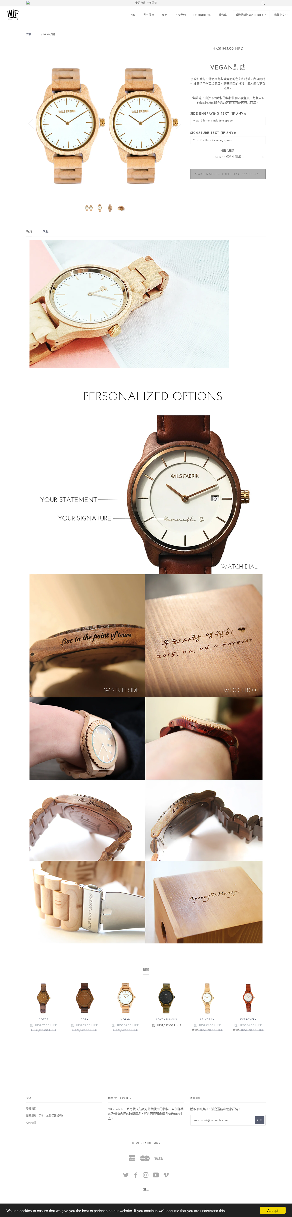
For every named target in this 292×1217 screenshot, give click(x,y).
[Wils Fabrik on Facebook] (136, 1177)
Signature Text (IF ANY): (213, 133)
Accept (272, 1210)
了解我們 (180, 15)
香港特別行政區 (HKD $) (250, 15)
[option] (105, 123)
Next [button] (176, 123)
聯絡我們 (31, 1109)
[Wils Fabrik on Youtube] (156, 1177)
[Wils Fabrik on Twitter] (126, 1177)
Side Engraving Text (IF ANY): (218, 113)
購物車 (222, 15)
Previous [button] (33, 123)
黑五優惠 (148, 15)
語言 (146, 1189)
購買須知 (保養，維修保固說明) (44, 1116)
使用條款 (31, 1123)
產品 (164, 15)
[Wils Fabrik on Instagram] (146, 1177)
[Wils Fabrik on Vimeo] (166, 1177)
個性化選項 (227, 151)
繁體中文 (279, 15)
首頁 (133, 15)
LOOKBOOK (202, 15)
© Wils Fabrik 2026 (146, 1143)
